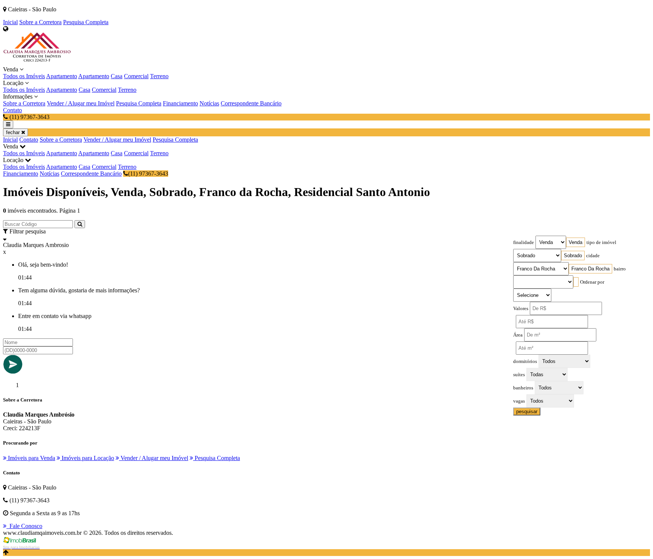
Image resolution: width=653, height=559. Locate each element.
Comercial (136, 76)
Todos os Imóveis (24, 76)
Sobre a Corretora (40, 22)
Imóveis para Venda (30, 458)
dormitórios (525, 361)
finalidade (523, 242)
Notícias (209, 103)
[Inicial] (37, 62)
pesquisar (526, 411)
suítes (519, 374)
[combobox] (575, 242)
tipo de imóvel (601, 242)
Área (518, 335)
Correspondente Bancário (251, 103)
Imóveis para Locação (87, 458)
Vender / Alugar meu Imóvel (81, 103)
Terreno (159, 76)
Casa (116, 76)
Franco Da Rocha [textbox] (590, 269)
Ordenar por (592, 282)
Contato (12, 110)
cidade (593, 255)
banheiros (523, 388)
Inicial (10, 22)
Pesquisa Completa (85, 22)
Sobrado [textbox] (573, 255)
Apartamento (61, 76)
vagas (519, 401)
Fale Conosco (24, 526)
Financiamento (180, 103)
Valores (520, 308)
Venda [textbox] (575, 242)
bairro (620, 269)
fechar (13, 132)
